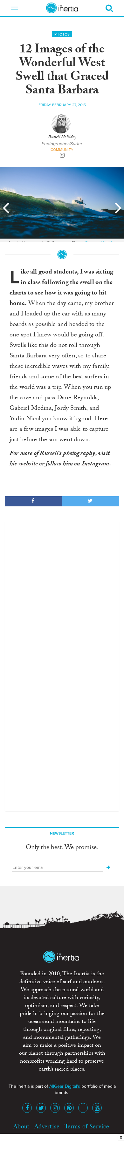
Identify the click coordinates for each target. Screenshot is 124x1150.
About (21, 1126)
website (28, 464)
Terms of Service (87, 1126)
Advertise (46, 1126)
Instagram (95, 464)
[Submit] (108, 867)
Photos (62, 34)
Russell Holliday (62, 137)
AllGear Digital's (64, 1086)
